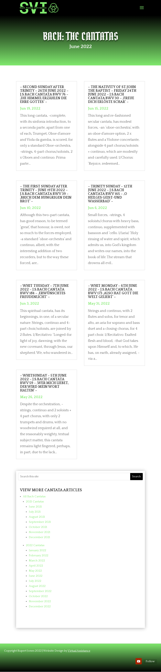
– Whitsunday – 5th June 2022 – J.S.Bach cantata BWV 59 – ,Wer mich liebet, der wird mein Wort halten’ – (44, 383)
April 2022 (36, 565)
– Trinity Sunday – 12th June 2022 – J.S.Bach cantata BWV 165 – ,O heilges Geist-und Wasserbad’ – (110, 193)
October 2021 (38, 527)
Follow (150, 661)
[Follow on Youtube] (138, 661)
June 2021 (35, 506)
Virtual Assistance (79, 650)
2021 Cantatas (35, 501)
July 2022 (35, 581)
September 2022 (40, 591)
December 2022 (40, 606)
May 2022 (35, 570)
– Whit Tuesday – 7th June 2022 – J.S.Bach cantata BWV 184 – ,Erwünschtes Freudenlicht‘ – (44, 291)
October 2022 (38, 596)
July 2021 (35, 511)
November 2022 (40, 601)
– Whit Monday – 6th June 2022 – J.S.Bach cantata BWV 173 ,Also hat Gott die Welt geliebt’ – (113, 291)
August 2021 (37, 517)
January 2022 (37, 550)
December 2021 (39, 537)
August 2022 (37, 586)
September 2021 (40, 522)
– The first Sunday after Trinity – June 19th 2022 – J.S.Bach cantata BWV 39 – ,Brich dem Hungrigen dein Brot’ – (45, 193)
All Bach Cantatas (34, 496)
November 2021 (39, 532)
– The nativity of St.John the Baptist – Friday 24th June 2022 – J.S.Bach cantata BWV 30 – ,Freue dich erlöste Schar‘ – (112, 94)
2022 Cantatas (35, 545)
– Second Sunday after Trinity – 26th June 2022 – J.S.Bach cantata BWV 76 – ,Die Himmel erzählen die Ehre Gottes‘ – (44, 94)
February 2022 (38, 555)
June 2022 (35, 576)
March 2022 (37, 560)
